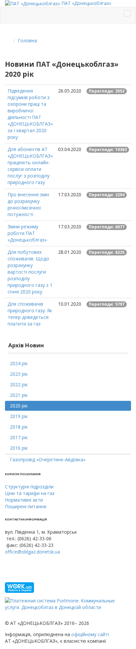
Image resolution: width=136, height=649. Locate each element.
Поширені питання (25, 506)
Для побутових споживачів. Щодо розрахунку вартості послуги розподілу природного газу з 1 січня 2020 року (30, 272)
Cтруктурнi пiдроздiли (29, 486)
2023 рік (19, 374)
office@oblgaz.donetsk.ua (32, 552)
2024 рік (19, 363)
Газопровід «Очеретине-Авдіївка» (47, 459)
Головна (27, 40)
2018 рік (19, 427)
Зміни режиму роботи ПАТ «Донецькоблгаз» (27, 233)
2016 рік (19, 448)
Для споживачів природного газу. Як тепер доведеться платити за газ (30, 314)
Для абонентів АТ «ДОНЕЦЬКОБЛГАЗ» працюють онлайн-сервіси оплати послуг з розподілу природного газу (30, 165)
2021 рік (19, 395)
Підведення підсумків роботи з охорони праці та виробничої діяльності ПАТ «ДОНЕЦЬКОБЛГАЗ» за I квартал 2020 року (30, 114)
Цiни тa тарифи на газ (29, 493)
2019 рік (19, 416)
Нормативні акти (24, 500)
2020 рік (19, 405)
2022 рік (19, 384)
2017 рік (19, 437)
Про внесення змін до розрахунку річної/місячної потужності (28, 204)
